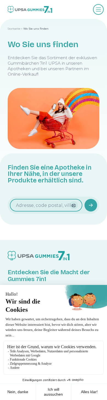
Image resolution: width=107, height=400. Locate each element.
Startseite (14, 28)
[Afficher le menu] (98, 9)
